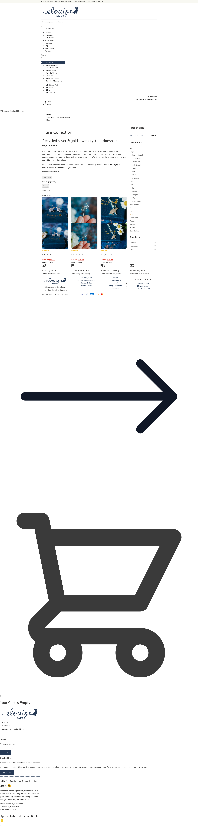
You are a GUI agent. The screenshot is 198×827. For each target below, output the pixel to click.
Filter (153, 135)
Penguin (48, 51)
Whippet (135, 178)
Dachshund (136, 158)
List (49, 178)
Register (7, 725)
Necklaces (134, 246)
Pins (131, 249)
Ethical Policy (115, 280)
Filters (45, 186)
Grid (44, 178)
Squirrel (132, 224)
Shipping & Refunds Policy (86, 280)
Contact (116, 288)
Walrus (132, 228)
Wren (134, 198)
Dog (46, 46)
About (115, 283)
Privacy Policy (86, 283)
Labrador (135, 168)
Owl (133, 188)
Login (6, 722)
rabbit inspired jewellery (55, 160)
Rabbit (132, 221)
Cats (131, 181)
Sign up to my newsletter (147, 99)
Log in (5, 752)
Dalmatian (136, 162)
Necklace (48, 43)
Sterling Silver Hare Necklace (108, 255)
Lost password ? (6, 749)
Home (115, 278)
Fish (131, 208)
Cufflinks (48, 32)
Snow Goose (49, 40)
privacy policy (142, 767)
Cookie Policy (86, 286)
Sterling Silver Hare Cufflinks (49, 255)
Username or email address (13, 729)
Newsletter (143, 286)
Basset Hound (137, 155)
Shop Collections (115, 286)
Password (5, 739)
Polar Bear (49, 35)
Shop (48, 102)
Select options (47, 262)
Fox (131, 211)
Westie (134, 175)
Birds (132, 185)
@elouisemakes (143, 283)
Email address (7, 758)
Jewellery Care (86, 278)
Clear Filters (46, 195)
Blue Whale (49, 48)
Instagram (153, 97)
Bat (131, 148)
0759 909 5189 (143, 289)
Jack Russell (49, 38)
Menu (49, 104)
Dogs (132, 152)
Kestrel (134, 191)
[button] (99, 495)
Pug (133, 171)
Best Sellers (134, 231)
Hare (131, 214)
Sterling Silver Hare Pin (77, 255)
